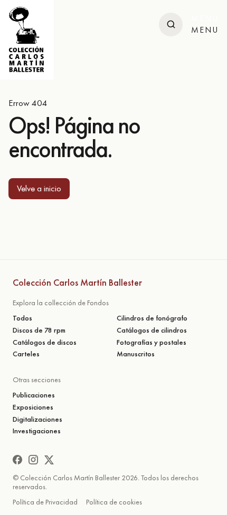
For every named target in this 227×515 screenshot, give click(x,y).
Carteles (26, 353)
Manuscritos (136, 353)
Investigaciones (37, 430)
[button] (205, 24)
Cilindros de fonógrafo (152, 318)
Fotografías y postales (151, 342)
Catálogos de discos (45, 342)
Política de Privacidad (45, 502)
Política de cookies (114, 502)
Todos (22, 318)
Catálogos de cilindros (152, 330)
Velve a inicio (39, 188)
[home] (27, 40)
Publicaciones (34, 395)
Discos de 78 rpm (39, 330)
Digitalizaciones (37, 419)
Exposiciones (33, 407)
